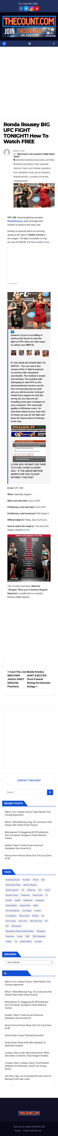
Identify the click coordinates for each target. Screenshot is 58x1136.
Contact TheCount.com (32, 1131)
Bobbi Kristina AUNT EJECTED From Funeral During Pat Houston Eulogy (38, 679)
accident (26, 880)
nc (43, 916)
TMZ (27, 936)
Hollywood (27, 900)
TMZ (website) (39, 936)
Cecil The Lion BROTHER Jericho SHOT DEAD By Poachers (17, 679)
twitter (8, 941)
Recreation (16, 926)
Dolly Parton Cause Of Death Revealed (24, 1035)
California (31, 890)
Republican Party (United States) (20, 931)
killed (35, 905)
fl (46, 895)
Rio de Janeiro (42, 172)
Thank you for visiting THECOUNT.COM (29, 1127)
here (47, 242)
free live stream (31, 168)
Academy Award (13, 880)
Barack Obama (30, 885)
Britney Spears (12, 890)
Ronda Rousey (20, 177)
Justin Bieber (11, 905)
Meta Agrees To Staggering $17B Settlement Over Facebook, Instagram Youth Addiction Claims (26, 835)
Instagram (39, 900)
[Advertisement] (29, 88)
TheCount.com (16, 973)
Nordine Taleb (25, 172)
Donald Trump (12, 895)
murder (35, 916)
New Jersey (11, 921)
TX (16, 941)
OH (7, 926)
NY (46, 921)
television (10, 936)
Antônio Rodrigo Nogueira (30, 160)
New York (23, 921)
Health (17, 900)
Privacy (18, 1131)
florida (9, 900)
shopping (41, 931)
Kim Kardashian (12, 911)
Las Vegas (26, 911)
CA (22, 890)
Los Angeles (11, 916)
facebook (25, 895)
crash (47, 890)
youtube (38, 941)
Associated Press (13, 885)
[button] (54, 43)
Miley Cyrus (24, 916)
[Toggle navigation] (30, 44)
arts (43, 880)
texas (19, 936)
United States (26, 941)
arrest (35, 880)
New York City (36, 921)
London (37, 911)
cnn (40, 890)
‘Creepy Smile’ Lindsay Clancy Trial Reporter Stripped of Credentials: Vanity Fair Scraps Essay (27, 1066)
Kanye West (25, 905)
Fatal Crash (38, 895)
